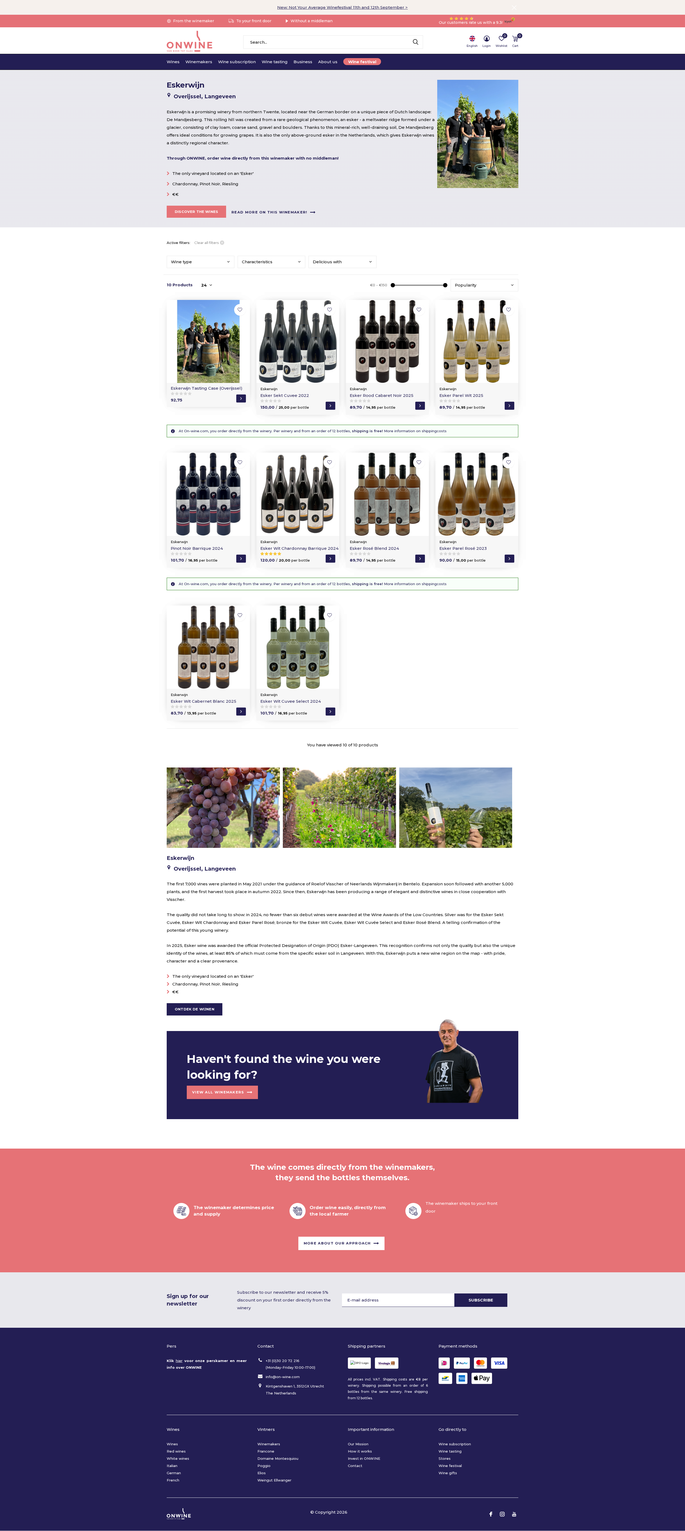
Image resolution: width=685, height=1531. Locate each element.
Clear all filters (206, 242)
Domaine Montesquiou (277, 1458)
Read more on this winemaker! (269, 212)
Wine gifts (448, 1473)
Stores (445, 1458)
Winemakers (198, 61)
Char (257, 261)
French (173, 1480)
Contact (355, 1466)
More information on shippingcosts (415, 431)
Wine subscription (237, 61)
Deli (327, 261)
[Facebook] (490, 1514)
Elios (261, 1473)
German (174, 1473)
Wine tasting (275, 61)
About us (327, 61)
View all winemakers (218, 1092)
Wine (181, 261)
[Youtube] (514, 1514)
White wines (178, 1458)
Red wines (176, 1451)
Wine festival (362, 61)
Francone (265, 1451)
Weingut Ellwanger (274, 1480)
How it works (360, 1451)
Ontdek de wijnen (194, 1009)
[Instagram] (502, 1514)
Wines (173, 61)
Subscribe (481, 1300)
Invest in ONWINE (364, 1458)
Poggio (264, 1466)
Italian (172, 1466)
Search (415, 42)
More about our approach (337, 1243)
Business (303, 61)
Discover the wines (196, 211)
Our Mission (358, 1444)
